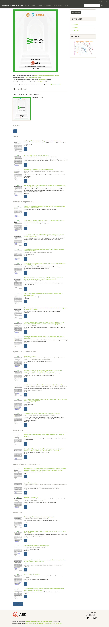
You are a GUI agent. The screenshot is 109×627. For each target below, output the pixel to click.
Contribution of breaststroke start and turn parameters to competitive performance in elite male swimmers (44, 221)
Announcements (47, 5)
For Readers (75, 24)
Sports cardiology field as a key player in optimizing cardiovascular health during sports (45, 532)
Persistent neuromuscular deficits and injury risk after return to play (45, 385)
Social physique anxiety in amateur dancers (40, 156)
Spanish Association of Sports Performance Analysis (46, 75)
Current (33, 5)
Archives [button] (39, 5)
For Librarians (75, 30)
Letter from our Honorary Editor (33, 77)
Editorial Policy (41, 79)
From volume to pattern (45, 484)
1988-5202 (18, 619)
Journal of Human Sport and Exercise (12, 5)
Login (106, 1)
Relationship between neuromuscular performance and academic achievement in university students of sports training (43, 371)
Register (101, 1)
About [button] (26, 5)
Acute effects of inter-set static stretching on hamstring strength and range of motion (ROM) (44, 235)
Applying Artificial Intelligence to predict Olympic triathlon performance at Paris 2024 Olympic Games (45, 264)
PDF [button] (15, 131)
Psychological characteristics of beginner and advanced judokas (42, 141)
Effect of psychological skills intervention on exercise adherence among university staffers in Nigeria (44, 186)
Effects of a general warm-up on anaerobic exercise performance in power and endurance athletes (45, 308)
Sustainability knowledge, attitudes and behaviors (44, 171)
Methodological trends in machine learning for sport (39, 517)
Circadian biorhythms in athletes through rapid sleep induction (42, 414)
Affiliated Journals (57, 5)
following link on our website (54, 84)
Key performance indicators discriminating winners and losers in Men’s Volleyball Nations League (44, 206)
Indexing (66, 5)
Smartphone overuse (44, 357)
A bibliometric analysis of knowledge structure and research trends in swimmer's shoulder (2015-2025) (44, 589)
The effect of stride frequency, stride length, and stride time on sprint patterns (44, 435)
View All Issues (18, 603)
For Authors (74, 27)
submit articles (39, 81)
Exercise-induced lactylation (43, 575)
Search (102, 5)
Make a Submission (76, 12)
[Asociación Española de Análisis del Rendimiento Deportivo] (19, 614)
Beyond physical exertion (45, 499)
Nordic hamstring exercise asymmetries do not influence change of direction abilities (43, 294)
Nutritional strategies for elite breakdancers (36, 546)
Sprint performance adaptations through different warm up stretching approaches (44, 337)
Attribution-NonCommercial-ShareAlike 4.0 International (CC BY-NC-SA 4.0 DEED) (43, 623)
